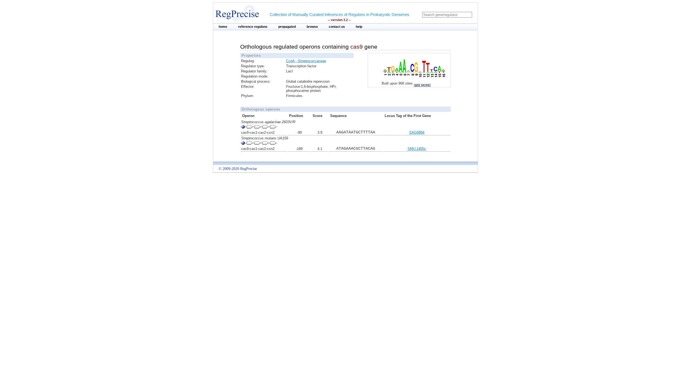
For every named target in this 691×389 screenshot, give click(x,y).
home (223, 26)
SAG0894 (416, 132)
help (359, 26)
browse (312, 26)
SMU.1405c (417, 149)
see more (422, 85)
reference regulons (252, 26)
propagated (287, 26)
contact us (337, 26)
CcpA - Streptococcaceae (306, 61)
